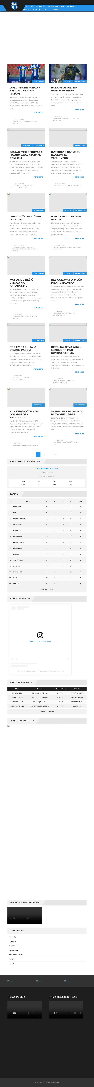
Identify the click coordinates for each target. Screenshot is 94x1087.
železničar (22, 187)
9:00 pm (60, 693)
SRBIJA (11, 964)
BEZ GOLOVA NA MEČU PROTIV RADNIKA (66, 281)
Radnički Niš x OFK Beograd (39, 706)
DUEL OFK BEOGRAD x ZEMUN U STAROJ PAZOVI (25, 90)
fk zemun (16, 121)
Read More (38, 112)
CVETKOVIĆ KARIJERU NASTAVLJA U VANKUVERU (65, 155)
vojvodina (63, 382)
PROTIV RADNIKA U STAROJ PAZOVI (23, 348)
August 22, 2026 (17, 693)
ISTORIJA (12, 937)
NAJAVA (11, 946)
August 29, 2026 (17, 697)
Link (70, 2)
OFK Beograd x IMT (39, 702)
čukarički (58, 118)
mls (69, 186)
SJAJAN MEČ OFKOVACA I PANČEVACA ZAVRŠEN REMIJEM (26, 155)
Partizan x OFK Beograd (40, 697)
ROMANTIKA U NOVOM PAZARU (66, 218)
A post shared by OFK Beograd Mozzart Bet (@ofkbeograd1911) (40, 671)
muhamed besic (27, 316)
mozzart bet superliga (70, 118)
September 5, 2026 (17, 702)
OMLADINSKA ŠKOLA (16, 955)
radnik (62, 315)
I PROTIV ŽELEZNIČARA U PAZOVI (25, 218)
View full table (47, 589)
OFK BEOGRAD (39, 81)
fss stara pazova (27, 121)
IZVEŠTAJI (67, 81)
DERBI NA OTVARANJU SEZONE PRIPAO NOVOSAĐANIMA (66, 350)
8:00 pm (60, 697)
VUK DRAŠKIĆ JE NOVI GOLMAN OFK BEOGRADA (24, 414)
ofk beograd (57, 120)
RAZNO (11, 959)
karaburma (17, 316)
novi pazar (76, 247)
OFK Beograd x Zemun (47, 469)
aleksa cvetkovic (60, 186)
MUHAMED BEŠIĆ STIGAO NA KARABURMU (21, 282)
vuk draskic (33, 445)
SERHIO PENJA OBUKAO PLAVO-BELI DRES (67, 413)
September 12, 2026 (17, 706)
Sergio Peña (68, 442)
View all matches (47, 712)
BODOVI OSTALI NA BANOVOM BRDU (64, 89)
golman (16, 445)
